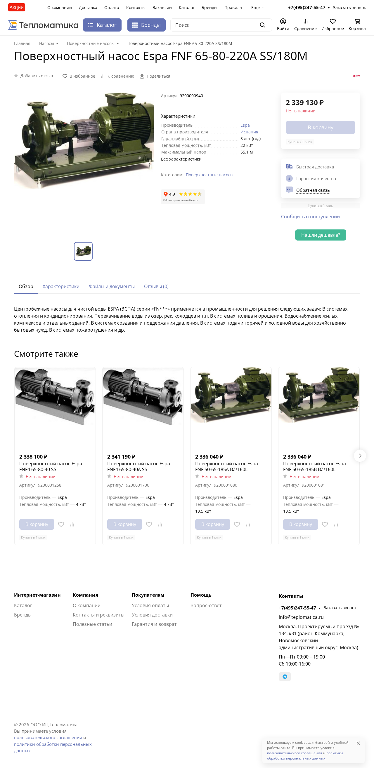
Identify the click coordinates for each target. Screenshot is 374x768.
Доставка (88, 7)
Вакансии (162, 7)
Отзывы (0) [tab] (156, 286)
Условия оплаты (150, 605)
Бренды (209, 7)
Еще (255, 7)
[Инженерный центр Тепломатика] (43, 24)
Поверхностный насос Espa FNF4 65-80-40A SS (138, 466)
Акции (17, 7)
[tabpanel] (187, 319)
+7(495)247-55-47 (297, 608)
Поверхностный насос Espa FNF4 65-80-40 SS (50, 466)
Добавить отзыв (36, 76)
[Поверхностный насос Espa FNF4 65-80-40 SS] (55, 407)
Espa (245, 125)
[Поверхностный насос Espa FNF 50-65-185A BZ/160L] (231, 407)
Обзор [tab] (26, 286)
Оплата (111, 7)
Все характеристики (181, 159)
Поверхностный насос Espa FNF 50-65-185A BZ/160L (226, 466)
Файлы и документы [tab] (112, 286)
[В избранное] (61, 524)
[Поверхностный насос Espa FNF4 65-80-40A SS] (143, 407)
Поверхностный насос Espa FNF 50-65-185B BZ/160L (314, 466)
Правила (233, 7)
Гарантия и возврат (154, 624)
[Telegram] (285, 676)
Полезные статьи (92, 624)
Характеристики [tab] (61, 286)
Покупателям (148, 595)
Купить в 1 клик (300, 141)
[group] (84, 162)
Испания (249, 132)
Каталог (187, 7)
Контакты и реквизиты (98, 615)
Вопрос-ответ (206, 605)
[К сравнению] (72, 524)
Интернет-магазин (37, 595)
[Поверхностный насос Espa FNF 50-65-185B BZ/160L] (318, 407)
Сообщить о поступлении (310, 216)
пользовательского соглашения (48, 737)
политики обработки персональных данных (305, 755)
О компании (59, 7)
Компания (85, 595)
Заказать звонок (340, 607)
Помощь (201, 595)
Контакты (136, 7)
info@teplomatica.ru (301, 617)
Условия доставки (152, 615)
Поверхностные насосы (209, 174)
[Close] (358, 743)
